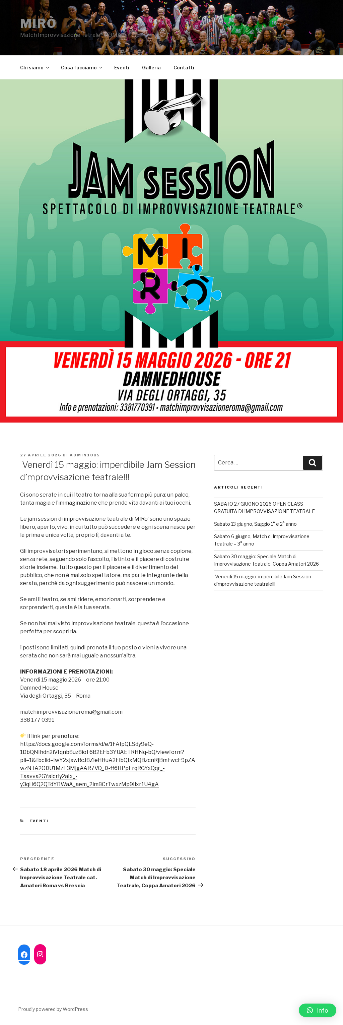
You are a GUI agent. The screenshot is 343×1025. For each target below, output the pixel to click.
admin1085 (85, 455)
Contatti (184, 67)
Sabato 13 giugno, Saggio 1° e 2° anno (255, 524)
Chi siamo (32, 67)
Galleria (151, 67)
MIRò (38, 23)
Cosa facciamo (79, 67)
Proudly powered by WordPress (53, 1009)
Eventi (121, 67)
